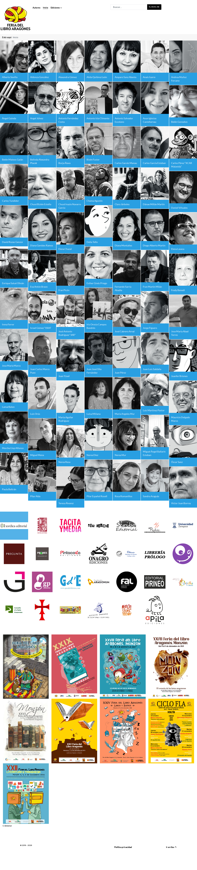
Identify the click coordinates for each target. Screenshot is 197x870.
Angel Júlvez (36, 118)
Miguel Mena (37, 455)
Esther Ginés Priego (97, 283)
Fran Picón (63, 290)
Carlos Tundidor (10, 200)
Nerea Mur (120, 455)
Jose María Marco (11, 365)
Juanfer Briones (179, 376)
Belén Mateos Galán (12, 159)
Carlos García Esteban (154, 163)
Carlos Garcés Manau (126, 163)
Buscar (155, 7)
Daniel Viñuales (179, 207)
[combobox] (128, 7)
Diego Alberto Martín (154, 245)
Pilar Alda (35, 496)
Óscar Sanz (177, 462)
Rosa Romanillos (123, 496)
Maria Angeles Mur (125, 413)
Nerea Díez (92, 455)
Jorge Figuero (150, 328)
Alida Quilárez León (97, 77)
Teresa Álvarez (66, 503)
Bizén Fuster (93, 159)
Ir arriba (170, 847)
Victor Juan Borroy (181, 503)
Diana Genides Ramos (41, 245)
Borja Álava (64, 163)
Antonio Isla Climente (98, 118)
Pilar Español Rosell (97, 496)
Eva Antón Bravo (39, 286)
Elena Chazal (65, 249)
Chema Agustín (95, 200)
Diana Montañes (123, 245)
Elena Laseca (177, 249)
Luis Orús (35, 413)
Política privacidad (123, 847)
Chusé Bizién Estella (40, 204)
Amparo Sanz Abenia (125, 77)
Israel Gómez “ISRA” (40, 328)
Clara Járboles (122, 204)
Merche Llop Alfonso (13, 448)
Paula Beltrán (9, 489)
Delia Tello (92, 242)
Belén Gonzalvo (179, 121)
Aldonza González (39, 77)
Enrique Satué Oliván (13, 283)
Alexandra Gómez (67, 77)
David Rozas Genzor (12, 242)
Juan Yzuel (64, 376)
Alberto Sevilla (9, 77)
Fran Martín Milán (152, 286)
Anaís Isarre (149, 77)
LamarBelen (8, 406)
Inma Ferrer (8, 324)
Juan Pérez (120, 372)
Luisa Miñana (94, 413)
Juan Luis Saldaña (152, 369)
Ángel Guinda (9, 118)
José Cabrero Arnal (125, 331)
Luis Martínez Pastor (154, 410)
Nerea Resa (64, 462)
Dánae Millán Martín (154, 204)
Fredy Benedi (178, 290)
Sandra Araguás (151, 496)
